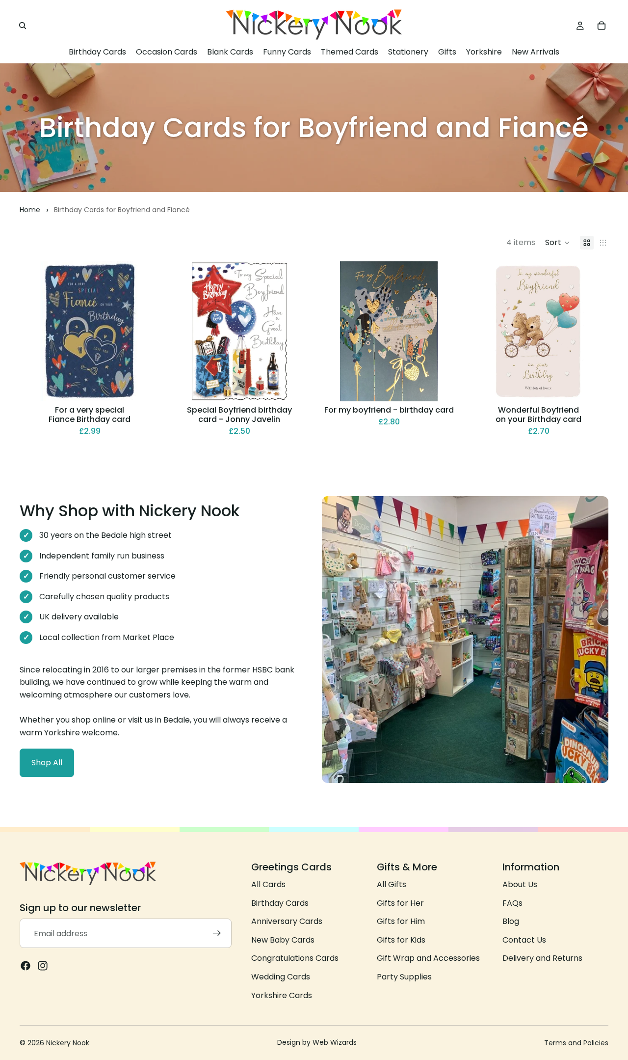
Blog (510, 921)
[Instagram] (43, 966)
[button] (557, 242)
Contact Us (524, 940)
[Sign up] (217, 933)
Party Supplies (404, 976)
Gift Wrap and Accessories (428, 958)
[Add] (144, 386)
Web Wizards (335, 1042)
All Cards (268, 884)
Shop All (46, 762)
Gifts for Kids (401, 940)
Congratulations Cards (295, 958)
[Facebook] (25, 966)
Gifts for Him (401, 921)
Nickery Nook (67, 1043)
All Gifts (391, 884)
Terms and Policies (576, 1043)
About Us (519, 884)
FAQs (512, 902)
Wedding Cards (280, 976)
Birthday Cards (280, 902)
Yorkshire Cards (281, 995)
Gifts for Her (400, 902)
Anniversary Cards (286, 921)
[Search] (22, 25)
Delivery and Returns (542, 958)
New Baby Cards (282, 940)
